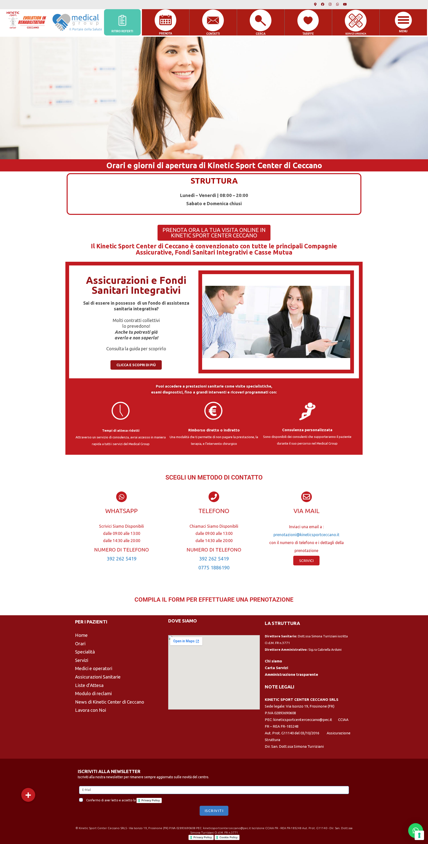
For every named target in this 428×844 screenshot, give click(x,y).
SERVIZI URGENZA (355, 33)
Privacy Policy (150, 800)
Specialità (85, 651)
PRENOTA (165, 33)
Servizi (81, 660)
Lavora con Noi (90, 710)
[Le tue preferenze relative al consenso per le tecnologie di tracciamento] (419, 835)
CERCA (261, 33)
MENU (403, 31)
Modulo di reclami (93, 693)
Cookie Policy (228, 837)
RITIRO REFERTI (122, 31)
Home (81, 635)
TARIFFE (308, 33)
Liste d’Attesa (89, 685)
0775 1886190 (214, 567)
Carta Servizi (276, 668)
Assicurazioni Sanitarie (98, 677)
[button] (28, 795)
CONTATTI (213, 33)
